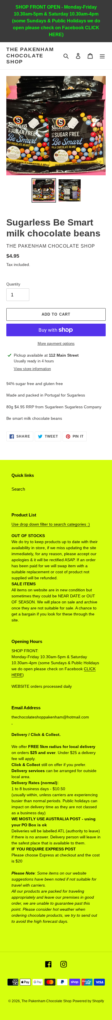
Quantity (13, 284)
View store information (32, 369)
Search (18, 489)
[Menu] (102, 56)
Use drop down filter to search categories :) (50, 524)
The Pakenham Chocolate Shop (30, 55)
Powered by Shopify (88, 1001)
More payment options (56, 343)
